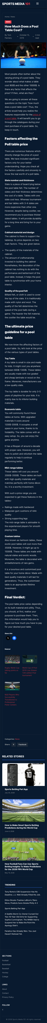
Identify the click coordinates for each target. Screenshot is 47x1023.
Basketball (6, 964)
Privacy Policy (8, 997)
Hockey (5, 973)
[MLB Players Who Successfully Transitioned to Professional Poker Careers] (12, 686)
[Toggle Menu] (37, 4)
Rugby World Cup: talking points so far (12, 670)
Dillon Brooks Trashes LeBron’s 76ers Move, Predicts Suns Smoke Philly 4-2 (21, 901)
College (5, 977)
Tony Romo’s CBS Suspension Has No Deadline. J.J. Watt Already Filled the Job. (22, 893)
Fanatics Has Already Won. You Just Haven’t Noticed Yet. (20, 932)
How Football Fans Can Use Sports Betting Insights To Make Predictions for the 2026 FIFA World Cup (23, 867)
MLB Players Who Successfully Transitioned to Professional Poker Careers (12, 700)
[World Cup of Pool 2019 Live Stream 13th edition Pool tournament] (29, 659)
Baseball (5, 969)
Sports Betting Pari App (16, 789)
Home (7, 17)
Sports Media (16, 4)
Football (5, 960)
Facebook (22, 744)
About (4, 989)
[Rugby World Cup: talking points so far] (12, 659)
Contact (5, 993)
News (13, 17)
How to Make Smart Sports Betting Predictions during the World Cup (22, 826)
